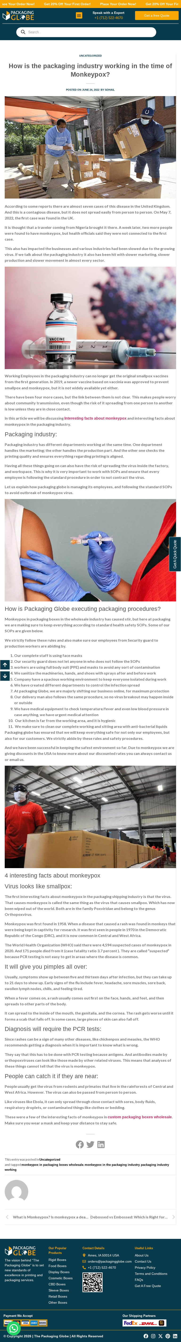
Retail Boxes (58, 1296)
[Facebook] (146, 1336)
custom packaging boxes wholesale (140, 1117)
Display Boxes (59, 1272)
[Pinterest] (167, 1336)
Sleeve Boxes (59, 1290)
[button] (79, 15)
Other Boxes (58, 1302)
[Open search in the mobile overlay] (86, 32)
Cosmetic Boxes (61, 1278)
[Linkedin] (175, 1336)
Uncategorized (90, 55)
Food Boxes (57, 1266)
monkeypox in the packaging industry (112, 1164)
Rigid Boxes (57, 1260)
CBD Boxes (57, 1284)
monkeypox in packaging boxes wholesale (52, 1164)
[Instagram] (153, 1336)
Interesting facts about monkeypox (95, 418)
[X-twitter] (160, 1336)
